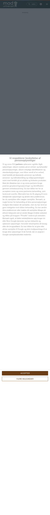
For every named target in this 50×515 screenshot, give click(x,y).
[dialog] (25, 335)
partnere (19, 164)
